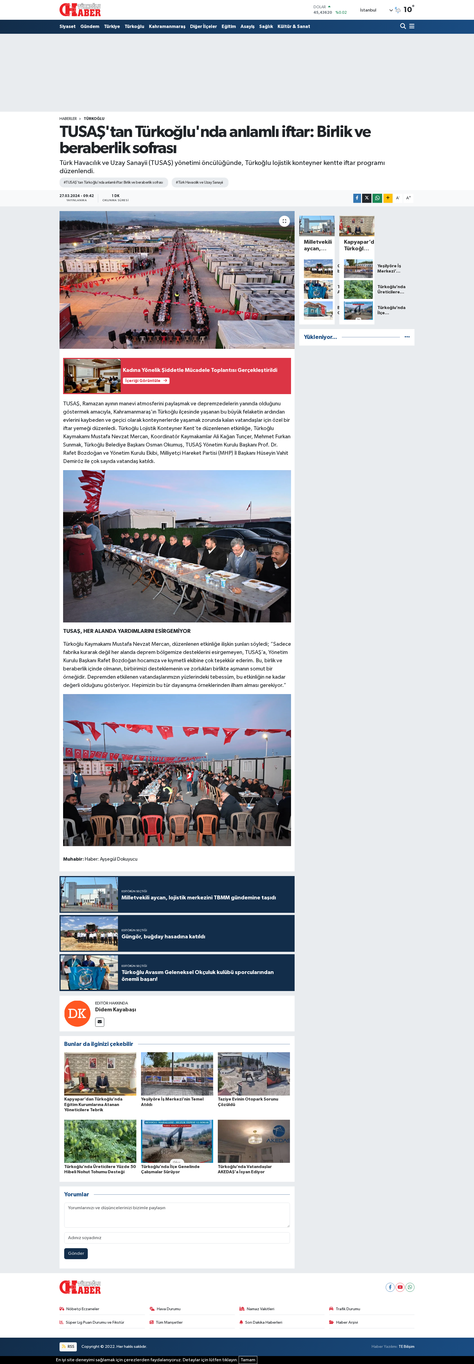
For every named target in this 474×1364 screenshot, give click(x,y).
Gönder (76, 1253)
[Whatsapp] (409, 1287)
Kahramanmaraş (167, 26)
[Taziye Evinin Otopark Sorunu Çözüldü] (254, 1073)
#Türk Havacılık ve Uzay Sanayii (199, 182)
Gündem (89, 26)
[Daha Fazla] (388, 198)
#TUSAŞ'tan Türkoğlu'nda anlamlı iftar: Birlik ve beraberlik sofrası (113, 182)
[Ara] (403, 27)
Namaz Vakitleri (260, 1309)
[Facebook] (390, 1287)
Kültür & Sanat (294, 26)
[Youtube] (400, 1287)
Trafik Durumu (348, 1309)
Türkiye (112, 26)
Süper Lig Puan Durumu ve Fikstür (95, 1322)
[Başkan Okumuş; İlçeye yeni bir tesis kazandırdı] (317, 310)
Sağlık (266, 26)
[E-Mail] (99, 1022)
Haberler (68, 119)
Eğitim (229, 26)
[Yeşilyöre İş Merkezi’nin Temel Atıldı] (177, 1073)
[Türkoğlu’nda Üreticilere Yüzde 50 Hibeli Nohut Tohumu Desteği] (100, 1141)
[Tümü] (407, 337)
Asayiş (248, 26)
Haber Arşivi (347, 1322)
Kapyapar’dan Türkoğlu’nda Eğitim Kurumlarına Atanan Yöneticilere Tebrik (93, 1104)
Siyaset (68, 26)
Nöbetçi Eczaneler (82, 1309)
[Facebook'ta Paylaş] (357, 198)
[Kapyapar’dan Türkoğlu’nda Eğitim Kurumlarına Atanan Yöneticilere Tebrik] (100, 1073)
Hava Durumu (168, 1309)
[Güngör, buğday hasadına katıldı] (317, 268)
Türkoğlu (134, 26)
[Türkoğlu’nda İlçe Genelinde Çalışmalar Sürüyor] (177, 1141)
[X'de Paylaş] (366, 198)
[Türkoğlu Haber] (80, 9)
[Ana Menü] (411, 27)
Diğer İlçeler (203, 26)
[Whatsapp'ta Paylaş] (377, 198)
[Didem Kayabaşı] (77, 1013)
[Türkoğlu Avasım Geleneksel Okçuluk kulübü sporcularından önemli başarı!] (317, 289)
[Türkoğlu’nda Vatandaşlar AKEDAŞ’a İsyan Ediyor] (254, 1141)
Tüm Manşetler (169, 1322)
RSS (70, 1347)
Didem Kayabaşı (115, 1009)
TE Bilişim (406, 1347)
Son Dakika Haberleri (263, 1322)
